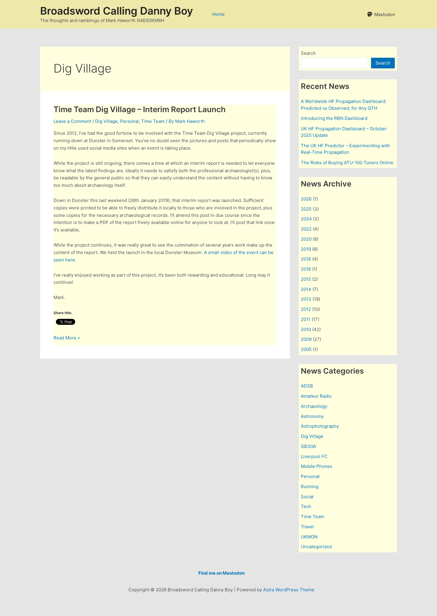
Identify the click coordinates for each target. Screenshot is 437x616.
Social (307, 496)
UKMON (309, 537)
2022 (306, 229)
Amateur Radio (316, 396)
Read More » (67, 338)
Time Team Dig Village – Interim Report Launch (140, 109)
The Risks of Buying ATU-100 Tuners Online (347, 162)
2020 (306, 239)
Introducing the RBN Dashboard (334, 118)
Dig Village (106, 121)
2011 (305, 319)
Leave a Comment (72, 121)
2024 (306, 219)
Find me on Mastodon (221, 573)
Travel (307, 526)
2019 (306, 249)
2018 (306, 259)
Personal (129, 121)
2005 (306, 349)
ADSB (307, 386)
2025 (306, 209)
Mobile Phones (316, 466)
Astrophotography (320, 426)
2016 (306, 269)
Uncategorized (316, 546)
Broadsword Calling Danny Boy (116, 10)
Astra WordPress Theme (289, 590)
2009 (306, 339)
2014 (306, 289)
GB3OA (308, 446)
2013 (306, 299)
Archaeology (314, 406)
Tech (306, 506)
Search (308, 53)
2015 (306, 279)
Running (309, 486)
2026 (306, 199)
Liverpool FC (314, 456)
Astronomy (312, 416)
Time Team (153, 121)
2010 (306, 329)
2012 (306, 309)
